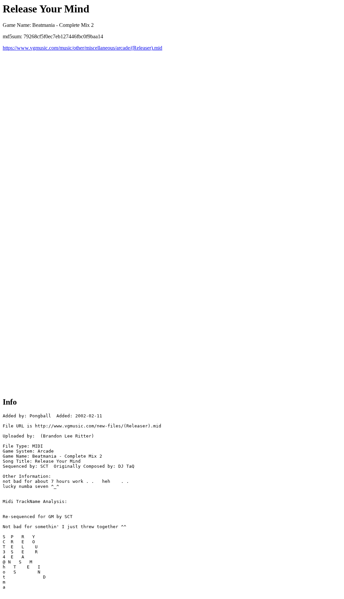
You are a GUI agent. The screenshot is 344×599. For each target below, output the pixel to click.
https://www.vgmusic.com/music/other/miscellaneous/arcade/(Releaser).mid (82, 48)
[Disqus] (172, 135)
